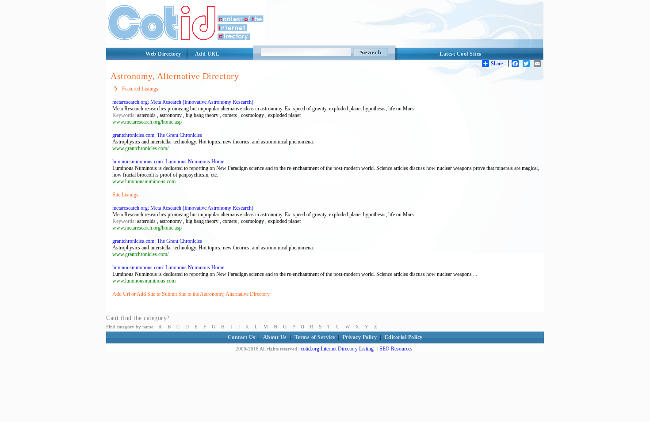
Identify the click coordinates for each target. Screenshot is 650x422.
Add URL (207, 54)
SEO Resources (396, 349)
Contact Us (242, 337)
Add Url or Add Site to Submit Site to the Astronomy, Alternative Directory (191, 294)
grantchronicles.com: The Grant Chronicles (157, 135)
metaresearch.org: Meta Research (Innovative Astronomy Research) (182, 102)
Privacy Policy (360, 337)
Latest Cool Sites (461, 54)
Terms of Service (314, 337)
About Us (275, 337)
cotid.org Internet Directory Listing (337, 349)
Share (497, 63)
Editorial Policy (404, 337)
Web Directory (163, 54)
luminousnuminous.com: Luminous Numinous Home (168, 161)
